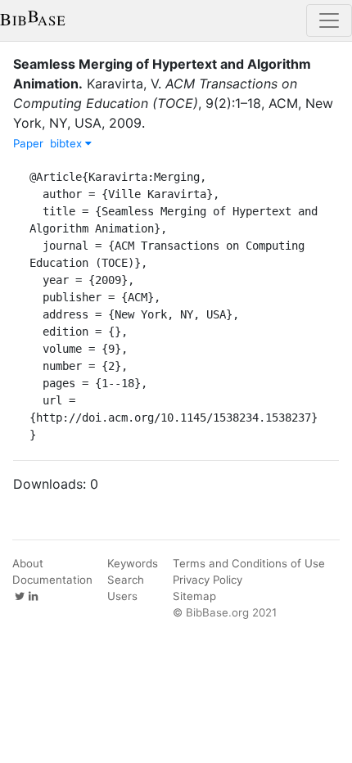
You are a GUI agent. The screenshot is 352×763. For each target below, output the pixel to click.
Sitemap (194, 596)
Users (122, 596)
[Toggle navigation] (329, 20)
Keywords (132, 563)
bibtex (67, 143)
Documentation (52, 579)
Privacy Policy (207, 579)
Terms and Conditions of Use (249, 563)
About (27, 563)
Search (125, 579)
